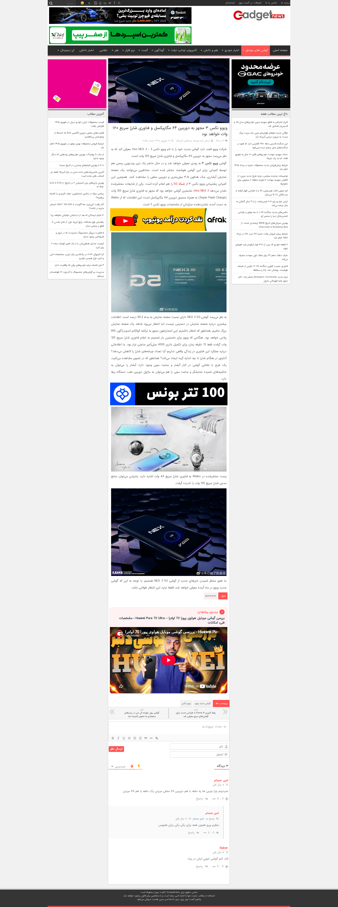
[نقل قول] (145, 738)
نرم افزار (130, 50)
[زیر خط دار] (124, 738)
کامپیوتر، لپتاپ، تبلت (184, 50)
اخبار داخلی (86, 50)
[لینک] (156, 738)
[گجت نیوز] (259, 21)
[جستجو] (51, 3)
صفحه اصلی (280, 50)
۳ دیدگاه (220, 141)
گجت (144, 50)
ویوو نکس (186, 703)
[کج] (118, 738)
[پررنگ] (113, 738)
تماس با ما (271, 3)
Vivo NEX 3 (201, 190)
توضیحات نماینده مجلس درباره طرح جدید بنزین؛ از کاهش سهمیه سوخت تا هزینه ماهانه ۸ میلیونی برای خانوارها (262, 180)
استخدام (230, 3)
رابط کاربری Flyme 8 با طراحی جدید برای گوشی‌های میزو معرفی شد (196, 713)
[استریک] (129, 738)
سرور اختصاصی (172, 899)
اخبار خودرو (232, 50)
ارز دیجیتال (67, 50)
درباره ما (285, 3)
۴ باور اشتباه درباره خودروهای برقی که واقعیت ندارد (79, 265)
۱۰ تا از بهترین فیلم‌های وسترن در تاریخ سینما (81, 165)
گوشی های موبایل (256, 50)
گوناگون (159, 50)
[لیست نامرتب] (140, 738)
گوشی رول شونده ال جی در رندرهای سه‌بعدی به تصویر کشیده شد (141, 713)
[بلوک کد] (151, 738)
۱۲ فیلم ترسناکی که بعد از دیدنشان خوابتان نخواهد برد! (77, 215)
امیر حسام (198, 819)
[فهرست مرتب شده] (135, 738)
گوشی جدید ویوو (202, 703)
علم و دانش (211, 50)
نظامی (103, 50)
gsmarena (210, 596)
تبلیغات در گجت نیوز (250, 3)
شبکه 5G (179, 184)
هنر (117, 50)
